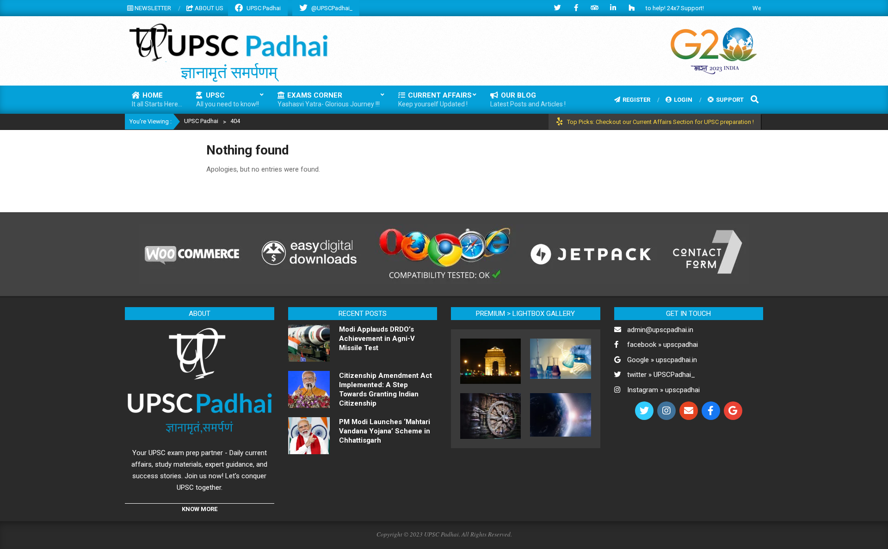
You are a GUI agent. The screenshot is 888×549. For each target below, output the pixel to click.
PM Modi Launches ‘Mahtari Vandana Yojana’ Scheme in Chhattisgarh (384, 431)
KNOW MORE (199, 509)
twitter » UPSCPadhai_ (661, 374)
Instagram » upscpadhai (663, 390)
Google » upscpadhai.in (662, 360)
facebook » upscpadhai (662, 344)
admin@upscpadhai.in (660, 330)
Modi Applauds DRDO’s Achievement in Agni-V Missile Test (377, 338)
